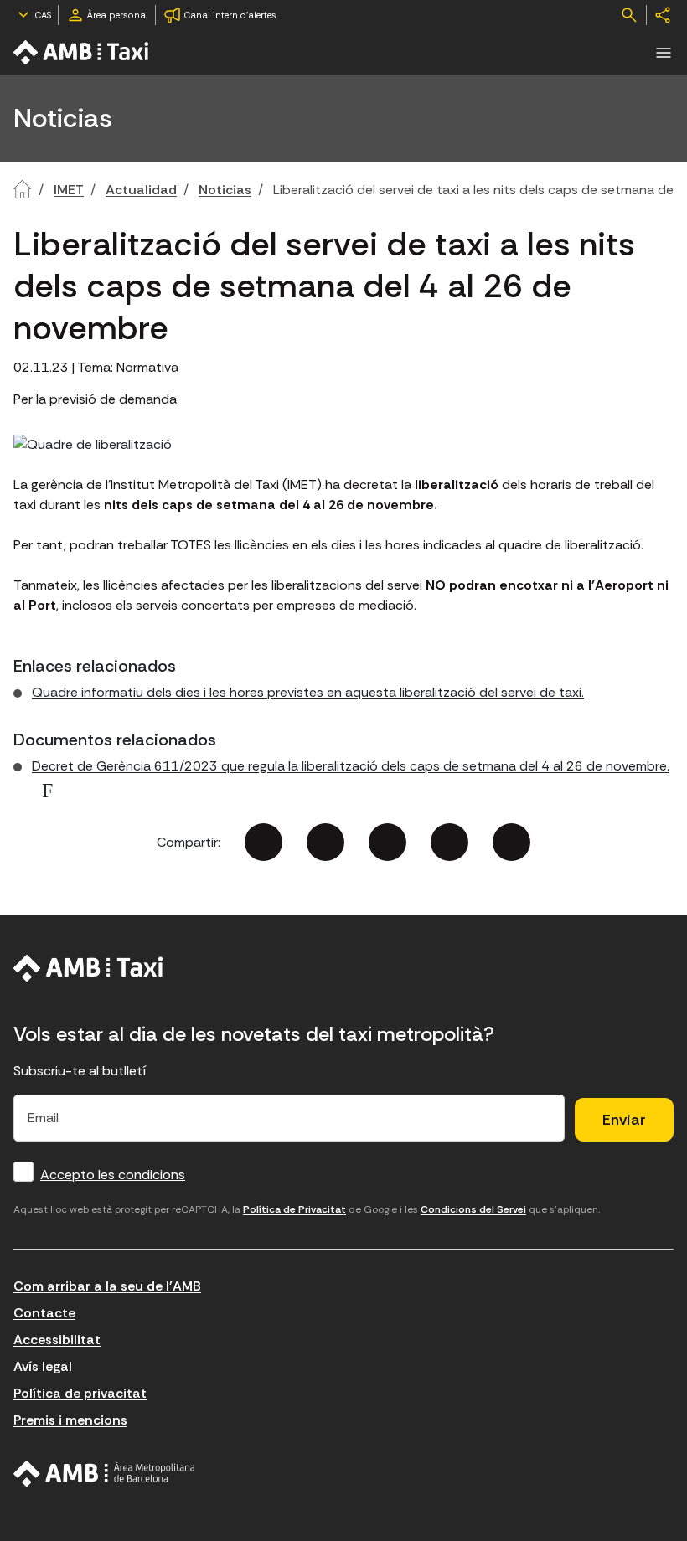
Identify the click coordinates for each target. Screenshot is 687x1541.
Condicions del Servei (473, 1209)
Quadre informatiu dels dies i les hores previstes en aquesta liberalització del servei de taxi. (308, 692)
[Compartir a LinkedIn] (387, 842)
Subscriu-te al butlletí (80, 1071)
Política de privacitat (80, 1393)
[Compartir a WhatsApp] (511, 842)
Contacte (44, 1313)
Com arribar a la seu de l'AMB (107, 1286)
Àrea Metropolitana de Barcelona (104, 1474)
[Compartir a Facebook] (263, 842)
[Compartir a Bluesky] (449, 842)
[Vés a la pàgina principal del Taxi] (88, 968)
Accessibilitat (57, 1339)
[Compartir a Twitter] (325, 842)
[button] (663, 53)
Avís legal (42, 1366)
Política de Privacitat (294, 1209)
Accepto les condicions (112, 1174)
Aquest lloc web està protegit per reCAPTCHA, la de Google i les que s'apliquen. (306, 1209)
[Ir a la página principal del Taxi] (82, 52)
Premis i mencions (70, 1420)
